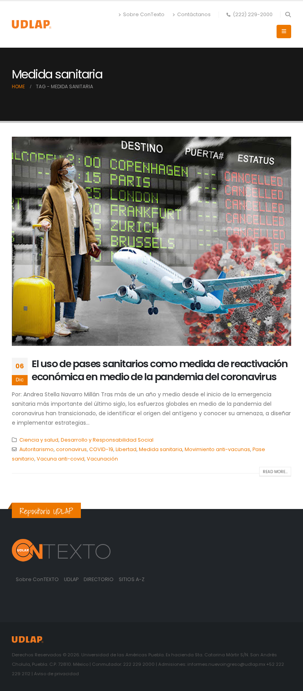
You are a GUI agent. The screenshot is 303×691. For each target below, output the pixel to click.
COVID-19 (101, 449)
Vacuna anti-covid (60, 458)
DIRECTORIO (99, 579)
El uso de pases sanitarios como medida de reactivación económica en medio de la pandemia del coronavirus (160, 370)
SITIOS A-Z (131, 579)
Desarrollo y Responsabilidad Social (107, 440)
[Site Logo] (31, 24)
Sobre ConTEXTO (37, 579)
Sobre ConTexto (144, 14)
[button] (287, 14)
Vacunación (102, 458)
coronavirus (71, 449)
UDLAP (72, 579)
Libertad (126, 449)
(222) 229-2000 (253, 14)
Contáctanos (194, 14)
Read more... (275, 472)
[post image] (151, 241)
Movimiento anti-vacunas (217, 449)
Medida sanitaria (160, 449)
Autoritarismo (36, 449)
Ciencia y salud (38, 440)
